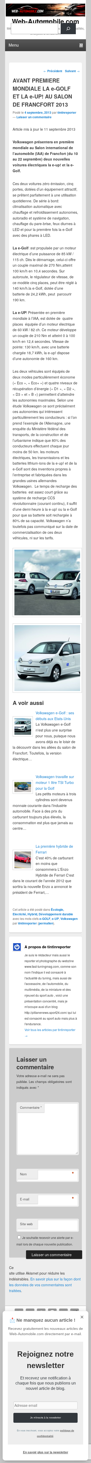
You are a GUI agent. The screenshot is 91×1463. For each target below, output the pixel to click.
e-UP (55, 918)
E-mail (24, 1199)
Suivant (72, 71)
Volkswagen (69, 918)
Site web (26, 1223)
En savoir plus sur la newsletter (45, 1452)
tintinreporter (66, 112)
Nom (23, 1174)
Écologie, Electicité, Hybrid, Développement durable (43, 911)
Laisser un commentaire (34, 117)
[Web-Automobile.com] (45, 14)
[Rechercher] (68, 28)
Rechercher (43, 20)
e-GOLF (44, 918)
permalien (46, 923)
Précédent (52, 71)
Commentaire (31, 1107)
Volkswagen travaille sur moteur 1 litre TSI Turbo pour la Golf (55, 782)
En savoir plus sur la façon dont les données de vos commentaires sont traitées (45, 1284)
